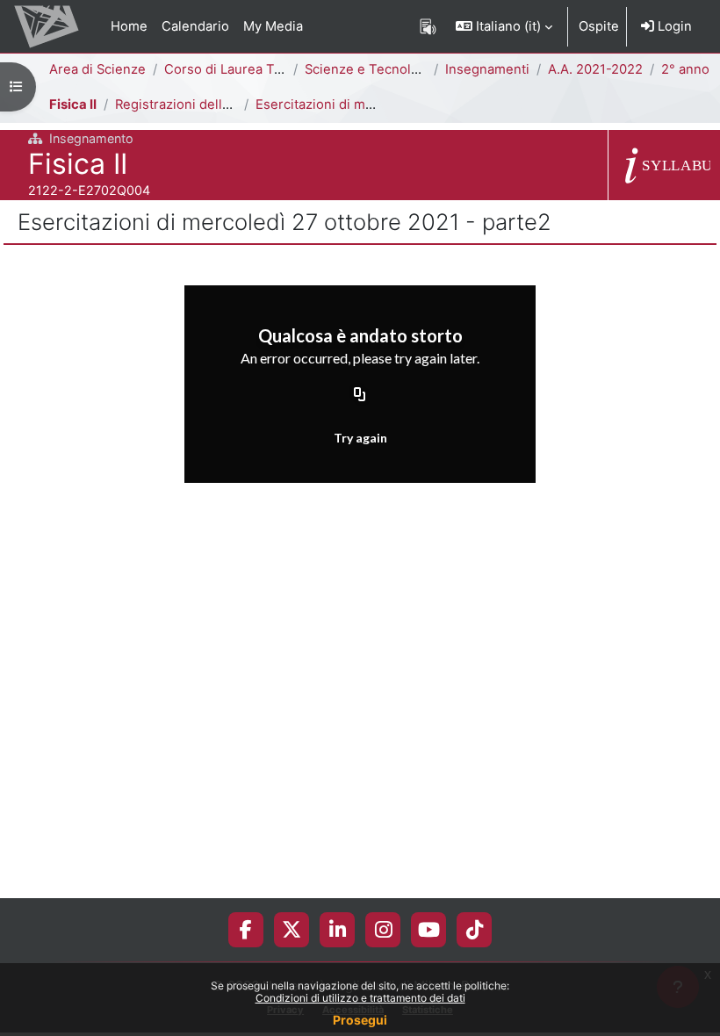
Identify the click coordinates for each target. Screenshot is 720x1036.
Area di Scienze (97, 69)
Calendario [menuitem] (195, 26)
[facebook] (246, 929)
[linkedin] (337, 929)
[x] (291, 929)
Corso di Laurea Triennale (244, 69)
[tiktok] (474, 929)
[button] (504, 26)
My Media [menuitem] (273, 26)
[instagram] (383, 929)
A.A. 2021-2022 (595, 69)
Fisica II (73, 104)
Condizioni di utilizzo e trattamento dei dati (360, 997)
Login (673, 26)
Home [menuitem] (129, 26)
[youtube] (429, 929)
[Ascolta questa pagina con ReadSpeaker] (428, 26)
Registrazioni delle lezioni (195, 104)
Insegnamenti (487, 69)
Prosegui (360, 1019)
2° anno (685, 69)
